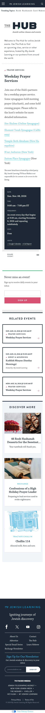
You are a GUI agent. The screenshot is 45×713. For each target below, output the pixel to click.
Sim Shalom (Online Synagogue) (21, 123)
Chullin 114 (23, 541)
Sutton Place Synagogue (17, 158)
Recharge (22, 484)
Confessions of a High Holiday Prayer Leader (23, 490)
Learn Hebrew (33, 644)
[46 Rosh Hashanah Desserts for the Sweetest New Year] (22, 423)
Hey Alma (11, 694)
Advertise (14, 640)
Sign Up (33, 669)
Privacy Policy (16, 700)
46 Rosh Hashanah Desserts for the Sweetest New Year (22, 440)
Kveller (28, 691)
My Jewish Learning (28, 694)
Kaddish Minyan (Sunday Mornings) (19, 362)
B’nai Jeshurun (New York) (18, 152)
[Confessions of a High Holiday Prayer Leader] (22, 468)
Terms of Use (29, 700)
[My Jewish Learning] (22, 609)
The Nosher (15, 691)
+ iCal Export (27, 244)
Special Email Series (14, 644)
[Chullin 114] (22, 521)
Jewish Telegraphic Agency (21, 686)
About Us (14, 636)
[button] (38, 255)
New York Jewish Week (21, 688)
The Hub (32, 640)
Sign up (22, 300)
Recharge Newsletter (14, 648)
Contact (32, 636)
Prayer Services (15, 70)
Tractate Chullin (22, 536)
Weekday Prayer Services (18, 337)
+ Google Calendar (14, 244)
